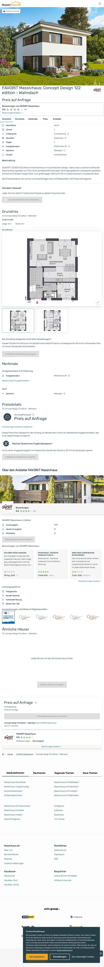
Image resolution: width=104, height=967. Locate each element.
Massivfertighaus (12, 819)
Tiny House (59, 819)
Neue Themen (90, 773)
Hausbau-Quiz (11, 880)
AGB (56, 858)
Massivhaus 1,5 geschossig (16, 786)
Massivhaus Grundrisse (15, 782)
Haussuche (9, 875)
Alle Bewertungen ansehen (89, 581)
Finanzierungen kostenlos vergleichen (17, 427)
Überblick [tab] (6, 119)
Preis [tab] (45, 119)
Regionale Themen (64, 773)
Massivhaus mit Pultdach (65, 791)
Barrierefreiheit (11, 854)
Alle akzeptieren (37, 957)
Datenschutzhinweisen (64, 950)
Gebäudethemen (15, 772)
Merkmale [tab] (33, 119)
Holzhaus (58, 810)
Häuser (10, 754)
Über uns (8, 850)
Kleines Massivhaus (13, 791)
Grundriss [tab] (19, 119)
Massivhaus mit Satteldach (66, 782)
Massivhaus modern (13, 814)
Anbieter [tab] (57, 119)
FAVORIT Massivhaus (48, 723)
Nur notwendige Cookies (83, 957)
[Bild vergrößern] (98, 302)
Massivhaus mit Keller (14, 810)
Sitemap (8, 858)
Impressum (59, 854)
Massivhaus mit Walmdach (66, 795)
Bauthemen (39, 773)
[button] (100, 3)
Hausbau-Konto (11, 884)
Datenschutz (60, 850)
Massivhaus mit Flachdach (66, 786)
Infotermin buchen (63, 880)
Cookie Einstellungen (14, 863)
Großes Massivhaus (13, 795)
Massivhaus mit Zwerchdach (17, 805)
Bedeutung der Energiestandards (15, 380)
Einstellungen (59, 957)
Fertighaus (59, 805)
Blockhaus (59, 814)
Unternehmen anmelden (65, 875)
